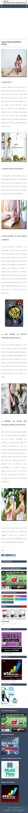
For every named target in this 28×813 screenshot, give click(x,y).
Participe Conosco (16, 807)
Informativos (9, 39)
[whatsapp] (7, 599)
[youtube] (7, 596)
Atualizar (10, 807)
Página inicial (3, 39)
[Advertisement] (14, 22)
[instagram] (20, 596)
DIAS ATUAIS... (5, 621)
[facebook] (7, 602)
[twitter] (20, 599)
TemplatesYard (14, 811)
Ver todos (23, 606)
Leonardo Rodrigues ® (6, 46)
